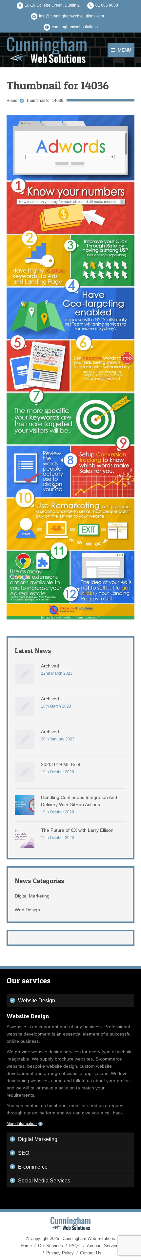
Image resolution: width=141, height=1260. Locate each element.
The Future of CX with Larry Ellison (77, 830)
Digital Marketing (32, 895)
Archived (50, 665)
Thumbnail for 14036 (44, 100)
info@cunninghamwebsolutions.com (71, 16)
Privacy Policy (60, 1252)
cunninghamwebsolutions (75, 27)
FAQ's (75, 1245)
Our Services (50, 1245)
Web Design (27, 909)
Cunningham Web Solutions (89, 1238)
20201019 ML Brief (60, 764)
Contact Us (90, 1252)
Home (12, 100)
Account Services (104, 1245)
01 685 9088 (106, 5)
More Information (22, 1123)
